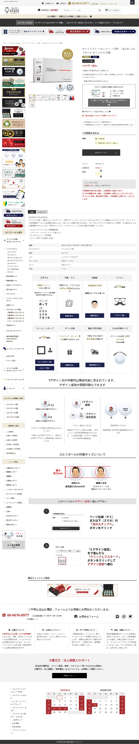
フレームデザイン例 (44, 362)
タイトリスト (12, 252)
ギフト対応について (87, 630)
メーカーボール (11, 249)
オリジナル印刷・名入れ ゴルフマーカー (14, 369)
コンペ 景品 (10, 498)
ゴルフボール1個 (12, 404)
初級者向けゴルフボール (15, 318)
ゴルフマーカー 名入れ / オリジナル (79, 23)
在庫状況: (86, 168)
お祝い (8, 511)
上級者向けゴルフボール (15, 312)
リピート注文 (10, 360)
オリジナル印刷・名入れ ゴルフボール (14, 240)
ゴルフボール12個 (12, 417)
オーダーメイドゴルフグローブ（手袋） (49, 23)
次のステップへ (101, 152)
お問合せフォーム (89, 616)
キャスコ (10, 272)
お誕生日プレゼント (13, 468)
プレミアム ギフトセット (15, 379)
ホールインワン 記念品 (14, 494)
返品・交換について (122, 630)
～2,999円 (9, 432)
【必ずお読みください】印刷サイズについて (100, 115)
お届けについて (18, 630)
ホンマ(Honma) (13, 269)
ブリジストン (12, 255)
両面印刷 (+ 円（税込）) (108, 143)
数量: (84, 172)
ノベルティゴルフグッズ (14, 489)
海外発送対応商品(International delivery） (12, 338)
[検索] (100, 10)
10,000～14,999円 (12, 444)
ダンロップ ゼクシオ (14, 258)
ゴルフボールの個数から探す (14, 398)
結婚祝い (9, 507)
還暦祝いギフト (11, 472)
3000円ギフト (11, 325)
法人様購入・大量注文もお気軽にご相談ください (68, 16)
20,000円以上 (11, 453)
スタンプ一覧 (44, 368)
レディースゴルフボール (15, 321)
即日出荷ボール (11, 276)
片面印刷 (101, 139)
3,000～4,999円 (11, 436)
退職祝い (9, 476)
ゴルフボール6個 (12, 413)
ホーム (5, 43)
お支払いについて (52, 630)
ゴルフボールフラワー (14, 331)
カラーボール (10, 294)
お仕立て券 (10, 356)
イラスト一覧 (119, 315)
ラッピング (118, 23)
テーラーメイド (12, 266)
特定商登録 (16, 727)
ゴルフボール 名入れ (24, 23)
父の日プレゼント (12, 516)
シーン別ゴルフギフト (103, 23)
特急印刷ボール (11, 281)
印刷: (84, 138)
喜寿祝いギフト (11, 485)
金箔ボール (10, 305)
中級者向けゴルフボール (15, 315)
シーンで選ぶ (13, 462)
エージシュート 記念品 (14, 503)
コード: (85, 164)
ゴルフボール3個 (12, 408)
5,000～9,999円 (11, 440)
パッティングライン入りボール (14, 299)
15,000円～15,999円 (13, 449)
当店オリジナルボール (14, 285)
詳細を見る (69, 316)
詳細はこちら (69, 675)
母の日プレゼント (12, 520)
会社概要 (15, 723)
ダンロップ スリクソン (15, 260)
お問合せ (63, 3)
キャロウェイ (12, 263)
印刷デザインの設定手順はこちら (96, 111)
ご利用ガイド (49, 3)
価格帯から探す (13, 426)
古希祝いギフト (11, 481)
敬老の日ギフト (11, 525)
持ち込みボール (11, 289)
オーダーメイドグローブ (15, 349)
